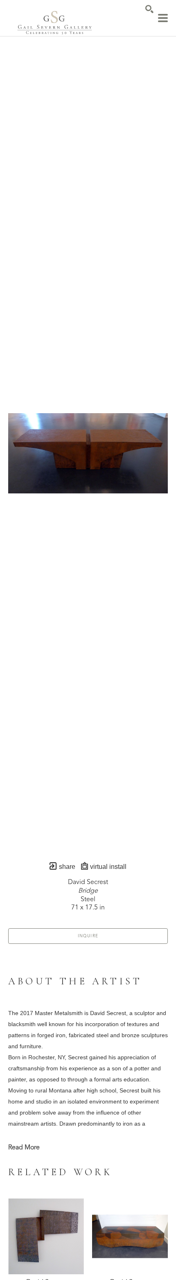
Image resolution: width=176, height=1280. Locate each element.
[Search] (149, 9)
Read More (24, 1147)
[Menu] (163, 18)
